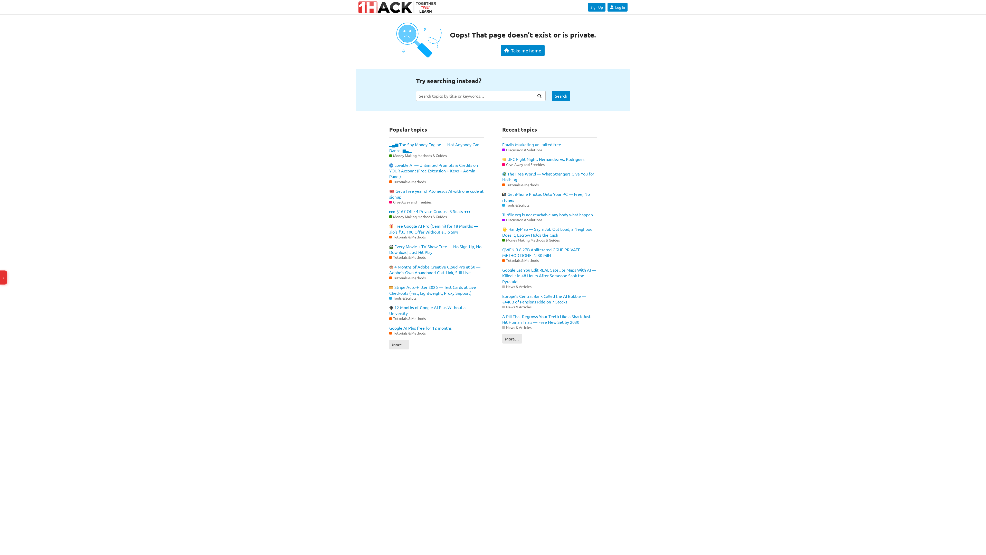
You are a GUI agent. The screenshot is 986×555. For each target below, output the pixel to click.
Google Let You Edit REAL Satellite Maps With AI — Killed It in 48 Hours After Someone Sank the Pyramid (549, 275)
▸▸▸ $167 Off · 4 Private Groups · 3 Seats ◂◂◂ (429, 211)
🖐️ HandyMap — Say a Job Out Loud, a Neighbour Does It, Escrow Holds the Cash (548, 231)
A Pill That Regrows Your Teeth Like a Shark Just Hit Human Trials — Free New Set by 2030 (546, 319)
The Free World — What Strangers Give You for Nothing (548, 176)
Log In (620, 7)
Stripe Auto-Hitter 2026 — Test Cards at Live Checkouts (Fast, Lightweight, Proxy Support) (432, 289)
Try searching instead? (448, 81)
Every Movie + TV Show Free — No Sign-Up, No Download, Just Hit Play (435, 249)
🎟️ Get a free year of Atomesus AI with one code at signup (436, 193)
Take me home (526, 50)
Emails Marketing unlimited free (531, 144)
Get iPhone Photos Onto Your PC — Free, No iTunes (546, 196)
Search (561, 95)
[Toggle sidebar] (3, 278)
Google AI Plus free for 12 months (420, 327)
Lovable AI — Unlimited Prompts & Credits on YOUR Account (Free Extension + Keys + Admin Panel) (433, 170)
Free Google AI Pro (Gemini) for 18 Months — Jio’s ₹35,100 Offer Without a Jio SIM (433, 228)
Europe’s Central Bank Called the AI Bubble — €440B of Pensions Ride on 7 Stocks (544, 298)
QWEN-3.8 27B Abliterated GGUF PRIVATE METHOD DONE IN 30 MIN (541, 252)
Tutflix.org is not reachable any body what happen (547, 214)
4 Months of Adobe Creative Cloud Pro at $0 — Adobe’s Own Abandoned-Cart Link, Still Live (434, 269)
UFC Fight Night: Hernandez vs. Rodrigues (545, 159)
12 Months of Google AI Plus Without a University (427, 310)
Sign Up (597, 7)
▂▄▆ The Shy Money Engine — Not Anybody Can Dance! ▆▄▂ (434, 147)
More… (399, 344)
